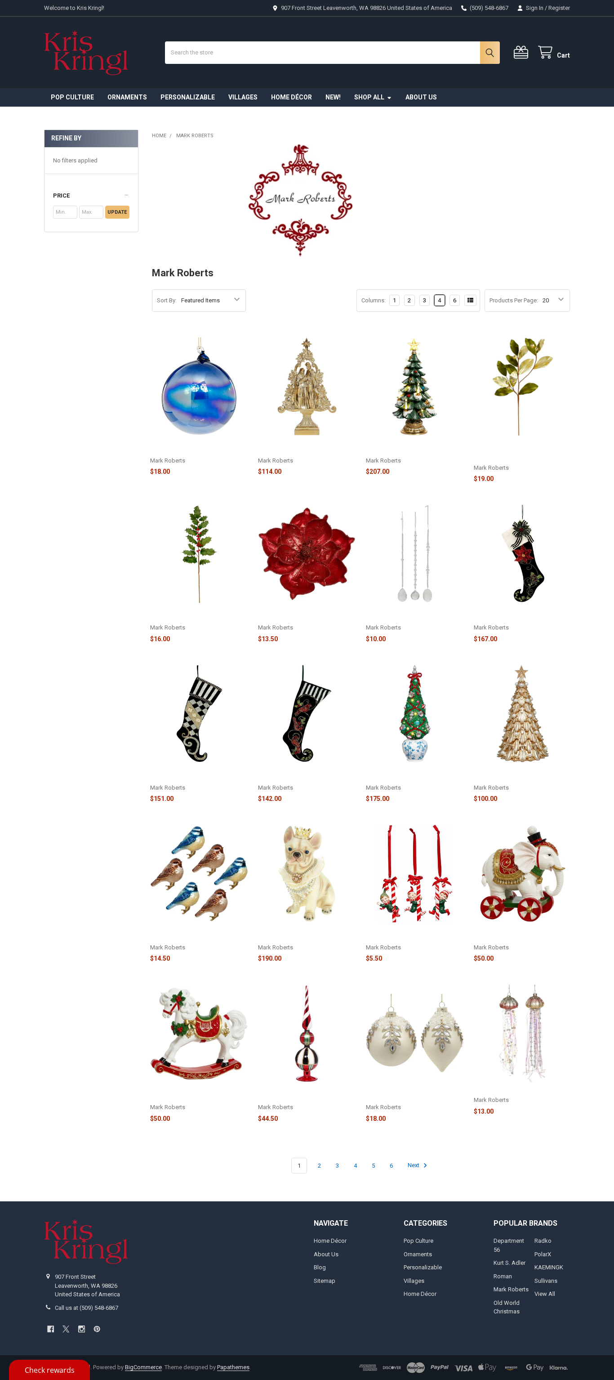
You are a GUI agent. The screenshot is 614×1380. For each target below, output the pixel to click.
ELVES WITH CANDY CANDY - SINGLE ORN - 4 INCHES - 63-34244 (414, 934)
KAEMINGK (548, 1267)
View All (544, 1293)
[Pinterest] (96, 1328)
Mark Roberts (511, 1289)
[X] (65, 1328)
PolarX (542, 1254)
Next (414, 1165)
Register (559, 7)
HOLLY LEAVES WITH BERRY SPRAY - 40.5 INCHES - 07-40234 (197, 614)
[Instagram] (81, 1328)
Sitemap (324, 1280)
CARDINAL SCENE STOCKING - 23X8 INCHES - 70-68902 (300, 774)
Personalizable (187, 97)
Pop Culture (72, 97)
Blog (320, 1267)
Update (117, 212)
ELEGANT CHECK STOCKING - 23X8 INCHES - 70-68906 (198, 774)
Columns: (373, 300)
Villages (243, 97)
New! (333, 97)
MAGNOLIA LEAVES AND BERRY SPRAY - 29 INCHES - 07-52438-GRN (517, 451)
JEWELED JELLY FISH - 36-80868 (517, 1090)
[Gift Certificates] (523, 52)
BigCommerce (143, 1367)
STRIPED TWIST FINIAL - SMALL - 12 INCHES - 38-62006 (303, 1094)
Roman (503, 1276)
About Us (421, 97)
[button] (91, 195)
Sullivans (545, 1280)
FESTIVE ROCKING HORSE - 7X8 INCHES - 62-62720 (193, 1094)
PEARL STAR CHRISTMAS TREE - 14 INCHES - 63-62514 (522, 774)
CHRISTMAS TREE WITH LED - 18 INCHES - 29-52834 (410, 447)
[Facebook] (50, 1328)
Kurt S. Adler (509, 1262)
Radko (543, 1240)
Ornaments (127, 97)
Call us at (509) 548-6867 (86, 1307)
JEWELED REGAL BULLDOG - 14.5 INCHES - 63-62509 (303, 934)
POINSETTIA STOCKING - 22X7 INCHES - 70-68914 (515, 614)
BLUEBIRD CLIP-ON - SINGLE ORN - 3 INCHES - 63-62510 (198, 934)
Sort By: (167, 300)
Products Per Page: (513, 300)
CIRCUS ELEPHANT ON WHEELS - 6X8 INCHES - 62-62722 (519, 934)
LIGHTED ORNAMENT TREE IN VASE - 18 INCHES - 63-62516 (414, 774)
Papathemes (233, 1367)
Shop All (369, 97)
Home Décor (291, 97)
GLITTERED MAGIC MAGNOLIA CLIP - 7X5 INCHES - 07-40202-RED (305, 614)
